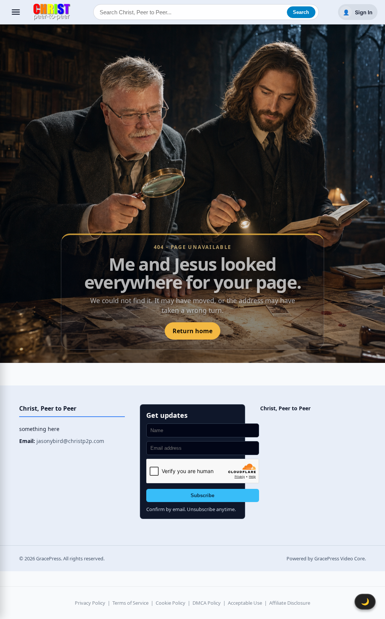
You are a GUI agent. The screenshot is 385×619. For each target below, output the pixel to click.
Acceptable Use (245, 602)
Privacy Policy (90, 602)
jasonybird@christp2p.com (70, 441)
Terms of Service (130, 602)
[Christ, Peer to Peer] (52, 12)
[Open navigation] (16, 12)
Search (301, 12)
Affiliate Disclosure (289, 602)
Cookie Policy (170, 602)
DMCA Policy (206, 602)
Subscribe (202, 495)
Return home (192, 331)
